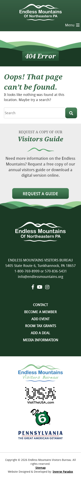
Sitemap (40, 468)
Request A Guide (40, 193)
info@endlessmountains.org (40, 276)
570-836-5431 (56, 271)
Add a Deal (40, 332)
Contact (40, 304)
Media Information (40, 339)
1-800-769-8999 (27, 271)
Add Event (40, 318)
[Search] (71, 113)
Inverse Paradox (63, 471)
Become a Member (40, 311)
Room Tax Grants (40, 325)
